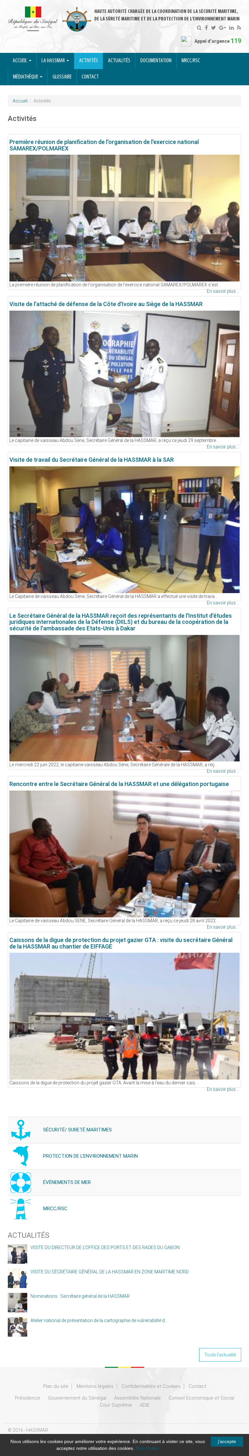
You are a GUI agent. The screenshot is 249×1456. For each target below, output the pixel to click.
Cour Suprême (116, 1405)
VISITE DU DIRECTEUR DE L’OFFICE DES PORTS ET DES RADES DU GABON (105, 1247)
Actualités (119, 61)
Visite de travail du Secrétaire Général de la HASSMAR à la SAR (91, 459)
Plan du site (55, 1386)
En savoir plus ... (223, 291)
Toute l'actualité (220, 1354)
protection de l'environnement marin (90, 1156)
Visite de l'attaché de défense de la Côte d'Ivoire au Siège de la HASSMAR (106, 304)
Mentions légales (95, 1386)
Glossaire (62, 77)
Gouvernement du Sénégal (77, 1398)
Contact (90, 77)
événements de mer (67, 1182)
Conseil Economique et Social (201, 1398)
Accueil (20, 61)
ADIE (144, 1405)
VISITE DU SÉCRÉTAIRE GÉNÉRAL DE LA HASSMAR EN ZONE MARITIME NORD (109, 1271)
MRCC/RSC (191, 61)
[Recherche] (199, 28)
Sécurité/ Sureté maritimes (77, 1130)
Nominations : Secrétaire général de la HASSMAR (80, 1296)
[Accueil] (50, 19)
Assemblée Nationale (137, 1398)
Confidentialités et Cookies (151, 1386)
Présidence (27, 1398)
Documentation (156, 61)
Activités (88, 61)
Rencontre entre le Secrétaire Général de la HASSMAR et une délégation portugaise (119, 784)
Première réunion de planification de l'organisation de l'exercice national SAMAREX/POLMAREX (104, 145)
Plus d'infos (147, 1448)
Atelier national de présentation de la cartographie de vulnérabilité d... (99, 1320)
